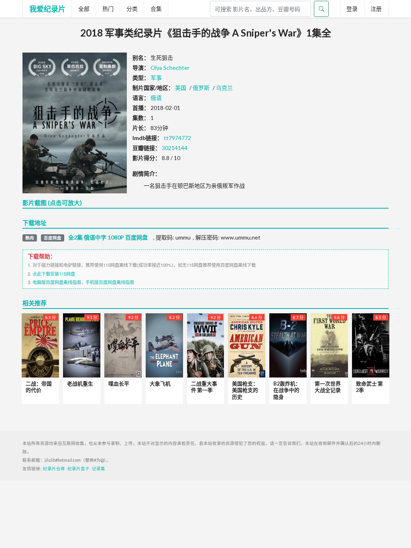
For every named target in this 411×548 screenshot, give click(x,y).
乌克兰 (224, 87)
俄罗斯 (201, 87)
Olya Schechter (170, 67)
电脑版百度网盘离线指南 (57, 282)
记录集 (98, 468)
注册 (376, 8)
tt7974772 (177, 137)
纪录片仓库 (54, 468)
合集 (156, 8)
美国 (180, 87)
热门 (108, 8)
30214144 (174, 147)
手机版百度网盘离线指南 (109, 282)
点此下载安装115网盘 (54, 273)
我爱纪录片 (47, 8)
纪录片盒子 (78, 468)
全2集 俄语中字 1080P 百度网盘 (108, 237)
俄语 (156, 97)
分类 (132, 8)
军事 (156, 77)
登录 (352, 8)
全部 (84, 8)
